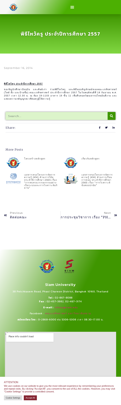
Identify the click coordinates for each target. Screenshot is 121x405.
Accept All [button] (30, 398)
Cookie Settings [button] (13, 398)
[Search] (111, 116)
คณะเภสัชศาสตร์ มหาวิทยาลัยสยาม (68, 313)
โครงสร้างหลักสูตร (35, 158)
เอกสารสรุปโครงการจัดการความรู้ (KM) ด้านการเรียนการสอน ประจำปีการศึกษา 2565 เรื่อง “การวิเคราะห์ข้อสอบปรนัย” (97, 180)
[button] (72, 7)
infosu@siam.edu (66, 307)
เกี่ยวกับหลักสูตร (90, 158)
